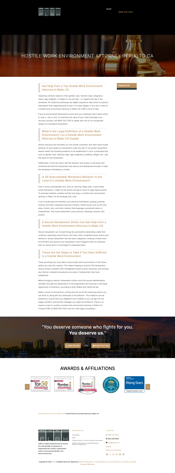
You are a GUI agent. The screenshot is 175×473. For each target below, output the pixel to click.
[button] (147, 387)
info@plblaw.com (114, 443)
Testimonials (76, 435)
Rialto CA (61, 414)
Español (108, 9)
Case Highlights (71, 26)
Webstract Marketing (86, 462)
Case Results (96, 9)
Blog (103, 9)
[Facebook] (107, 454)
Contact (109, 19)
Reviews (102, 19)
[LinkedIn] (123, 454)
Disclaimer (98, 462)
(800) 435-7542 (73, 346)
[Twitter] (110, 454)
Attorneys (87, 9)
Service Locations (50, 414)
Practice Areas (78, 19)
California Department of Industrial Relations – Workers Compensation (85, 444)
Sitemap (92, 464)
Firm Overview (91, 19)
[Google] (113, 454)
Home (70, 19)
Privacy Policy (121, 462)
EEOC (73, 437)
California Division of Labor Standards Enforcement (87, 440)
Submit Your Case (102, 346)
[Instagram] (117, 454)
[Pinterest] (120, 454)
